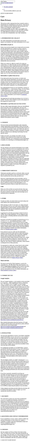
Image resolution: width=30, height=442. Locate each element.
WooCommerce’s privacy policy (8, 270)
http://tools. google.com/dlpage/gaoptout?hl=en (12, 319)
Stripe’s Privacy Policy (17, 257)
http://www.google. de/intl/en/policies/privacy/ (12, 327)
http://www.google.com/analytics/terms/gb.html (12, 326)
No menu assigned (8, 6)
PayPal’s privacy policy (11, 229)
